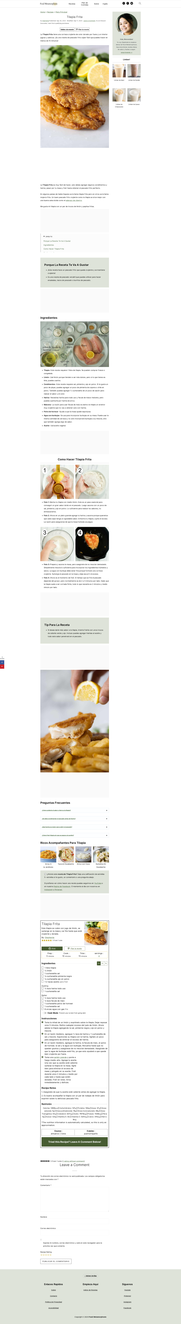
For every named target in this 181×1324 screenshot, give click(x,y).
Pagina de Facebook (62, 886)
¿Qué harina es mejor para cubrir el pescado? (57, 827)
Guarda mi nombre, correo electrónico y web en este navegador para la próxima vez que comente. (72, 1244)
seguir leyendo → (126, 52)
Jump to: (49, 236)
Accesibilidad (53, 1308)
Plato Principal (61, 12)
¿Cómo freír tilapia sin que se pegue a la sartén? (58, 835)
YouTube (97, 883)
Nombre (43, 1217)
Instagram (48, 890)
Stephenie (49, 937)
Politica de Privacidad (53, 1302)
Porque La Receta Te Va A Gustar (57, 241)
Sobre (96, 4)
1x (99, 963)
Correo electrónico (48, 1228)
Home (42, 12)
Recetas (72, 4)
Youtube (127, 1290)
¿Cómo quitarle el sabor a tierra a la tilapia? (56, 810)
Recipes (50, 12)
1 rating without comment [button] (73, 1161)
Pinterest (58, 890)
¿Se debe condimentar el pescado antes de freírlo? (59, 818)
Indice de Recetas (90, 1290)
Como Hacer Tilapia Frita (54, 249)
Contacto (53, 1296)
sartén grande (60, 1057)
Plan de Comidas (84, 4)
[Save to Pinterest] (2, 666)
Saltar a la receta (67, 29)
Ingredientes (49, 245)
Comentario (45, 1185)
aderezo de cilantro (74, 200)
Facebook (127, 1308)
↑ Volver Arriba (90, 1276)
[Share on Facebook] (2, 662)
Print (53, 948)
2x (102, 963)
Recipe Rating (46, 1252)
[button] (43, 940)
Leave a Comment (89, 21)
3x (106, 963)
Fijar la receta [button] (83, 29)
